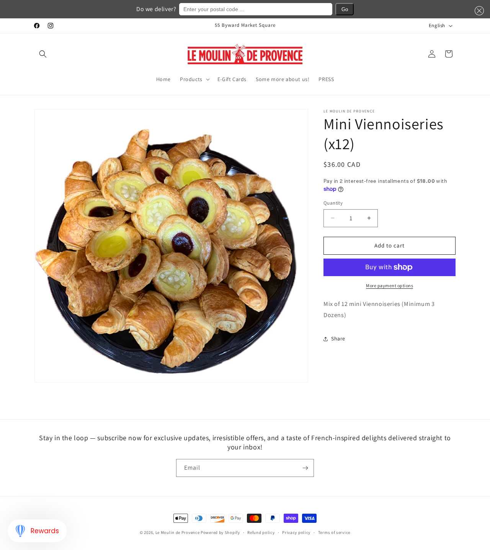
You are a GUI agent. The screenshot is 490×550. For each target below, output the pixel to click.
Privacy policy (296, 532)
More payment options (389, 285)
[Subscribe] (305, 468)
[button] (42, 54)
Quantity (333, 203)
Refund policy (260, 532)
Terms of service (334, 532)
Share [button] (338, 338)
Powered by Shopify (220, 532)
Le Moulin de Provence (177, 532)
